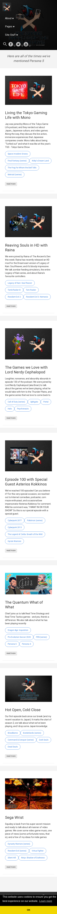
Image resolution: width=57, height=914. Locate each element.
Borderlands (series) (32, 733)
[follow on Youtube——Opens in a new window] (26, 44)
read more (11, 184)
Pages (8, 26)
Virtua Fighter (38, 851)
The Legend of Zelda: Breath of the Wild (25, 534)
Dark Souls (43, 740)
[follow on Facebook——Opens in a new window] (11, 44)
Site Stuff (10, 34)
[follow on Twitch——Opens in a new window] (34, 44)
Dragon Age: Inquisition (18, 630)
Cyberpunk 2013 (15, 527)
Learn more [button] (45, 901)
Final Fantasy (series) (17, 161)
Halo (10, 409)
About (8, 18)
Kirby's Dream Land (40, 161)
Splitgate (34, 402)
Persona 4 (26, 644)
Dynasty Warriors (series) (19, 844)
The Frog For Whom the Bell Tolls (22, 168)
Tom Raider (31, 290)
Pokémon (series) (35, 520)
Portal (45, 402)
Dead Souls (13, 747)
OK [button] (28, 910)
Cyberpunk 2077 (15, 520)
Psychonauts (23, 409)
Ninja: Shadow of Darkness (33, 858)
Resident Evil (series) (17, 851)
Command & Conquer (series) (21, 740)
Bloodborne (13, 733)
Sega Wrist (14, 817)
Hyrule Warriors (14, 541)
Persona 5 (12, 644)
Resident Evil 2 (14, 297)
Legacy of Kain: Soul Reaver (20, 283)
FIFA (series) (41, 637)
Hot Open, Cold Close (23, 710)
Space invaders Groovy (18, 154)
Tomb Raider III (14, 290)
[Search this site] (5, 44)
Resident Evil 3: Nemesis (37, 297)
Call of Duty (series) (16, 402)
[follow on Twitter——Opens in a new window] (19, 44)
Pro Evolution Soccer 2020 (19, 637)
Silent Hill (12, 858)
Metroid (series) (15, 174)
